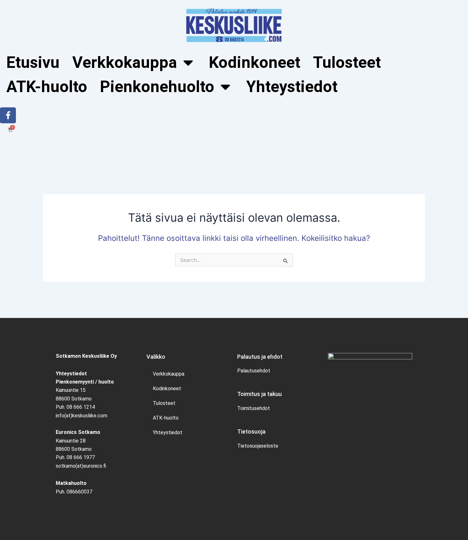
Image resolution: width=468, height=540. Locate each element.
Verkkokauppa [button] (124, 62)
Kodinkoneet (254, 62)
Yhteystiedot (291, 86)
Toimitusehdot (253, 408)
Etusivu (33, 62)
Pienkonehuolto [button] (157, 86)
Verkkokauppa (168, 374)
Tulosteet (347, 62)
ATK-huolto (46, 86)
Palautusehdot (253, 371)
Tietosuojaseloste (257, 446)
